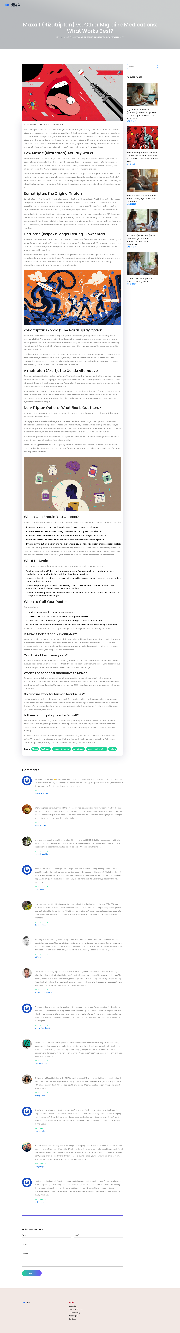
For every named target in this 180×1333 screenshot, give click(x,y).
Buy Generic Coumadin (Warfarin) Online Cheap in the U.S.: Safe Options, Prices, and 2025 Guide (141, 114)
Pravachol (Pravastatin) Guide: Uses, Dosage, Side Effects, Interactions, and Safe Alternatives (141, 240)
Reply (31, 1273)
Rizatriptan (45, 749)
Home (58, 37)
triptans (112, 749)
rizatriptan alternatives (96, 749)
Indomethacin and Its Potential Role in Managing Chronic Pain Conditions (141, 198)
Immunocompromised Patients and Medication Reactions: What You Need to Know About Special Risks (142, 157)
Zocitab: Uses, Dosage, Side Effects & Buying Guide (139, 280)
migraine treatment (61, 749)
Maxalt (35, 749)
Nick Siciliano (31, 124)
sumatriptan (78, 749)
